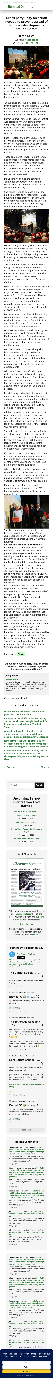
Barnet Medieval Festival (26, 822)
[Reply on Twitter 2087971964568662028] (11, 1095)
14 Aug (32, 1106)
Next (44, 767)
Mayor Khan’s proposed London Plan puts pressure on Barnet (24, 713)
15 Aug (32, 997)
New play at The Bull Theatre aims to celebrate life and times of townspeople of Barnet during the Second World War (26, 743)
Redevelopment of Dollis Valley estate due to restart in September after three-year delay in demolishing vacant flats (26, 755)
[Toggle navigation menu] (49, 5)
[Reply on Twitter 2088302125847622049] (11, 1122)
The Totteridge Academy (24, 1021)
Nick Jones (32, 39)
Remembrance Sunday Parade (26, 838)
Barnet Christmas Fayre (26, 815)
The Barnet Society (21, 972)
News (21, 653)
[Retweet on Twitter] (10, 993)
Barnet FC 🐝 (17, 996)
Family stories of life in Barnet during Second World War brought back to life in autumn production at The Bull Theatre (25, 723)
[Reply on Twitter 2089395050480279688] (11, 986)
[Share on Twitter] (22, 43)
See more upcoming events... (26, 811)
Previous (11, 767)
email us (34, 934)
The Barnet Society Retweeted (23, 993)
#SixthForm (31, 1084)
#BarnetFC (13, 1008)
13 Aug (12, 1025)
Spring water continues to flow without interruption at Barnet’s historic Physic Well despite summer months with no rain (26, 1150)
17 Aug (37, 973)
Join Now (26, 924)
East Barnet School (21, 1059)
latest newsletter (23, 914)
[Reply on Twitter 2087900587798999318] (11, 1049)
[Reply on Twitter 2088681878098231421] (11, 1011)
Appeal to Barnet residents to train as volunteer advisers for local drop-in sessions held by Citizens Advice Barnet (26, 734)
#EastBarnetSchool (17, 1084)
